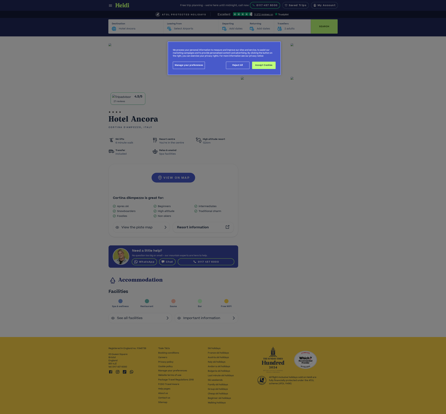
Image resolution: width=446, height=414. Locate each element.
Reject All (237, 65)
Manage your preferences (189, 65)
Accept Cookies (263, 65)
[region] (224, 58)
